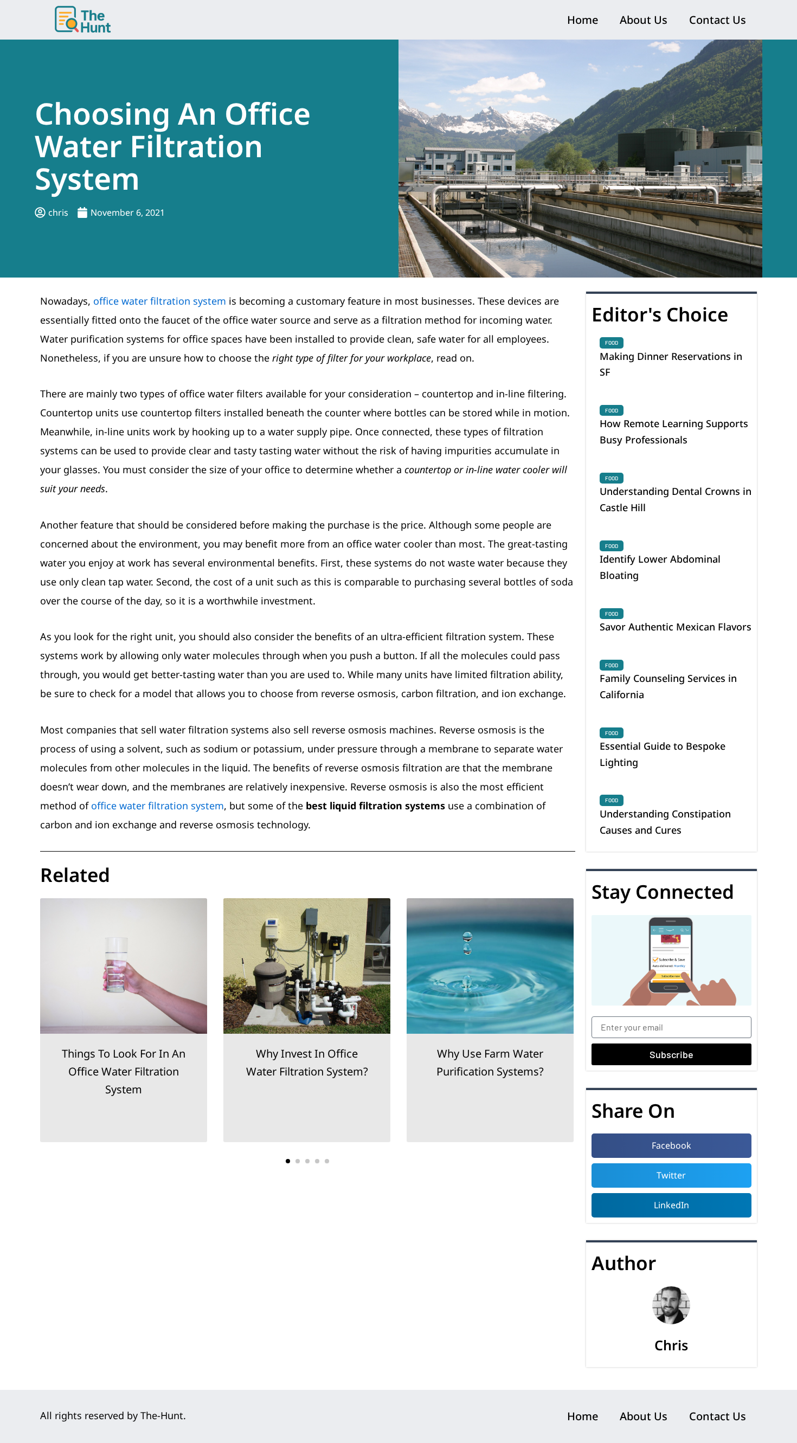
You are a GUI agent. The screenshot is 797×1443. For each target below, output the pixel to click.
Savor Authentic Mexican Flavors (675, 626)
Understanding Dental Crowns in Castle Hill (675, 499)
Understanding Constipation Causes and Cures (665, 821)
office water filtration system (159, 300)
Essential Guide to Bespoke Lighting (662, 754)
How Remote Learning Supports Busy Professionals (674, 431)
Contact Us (717, 19)
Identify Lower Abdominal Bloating (660, 567)
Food (611, 342)
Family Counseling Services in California (668, 686)
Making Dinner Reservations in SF (671, 364)
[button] (288, 1161)
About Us (643, 19)
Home (582, 19)
